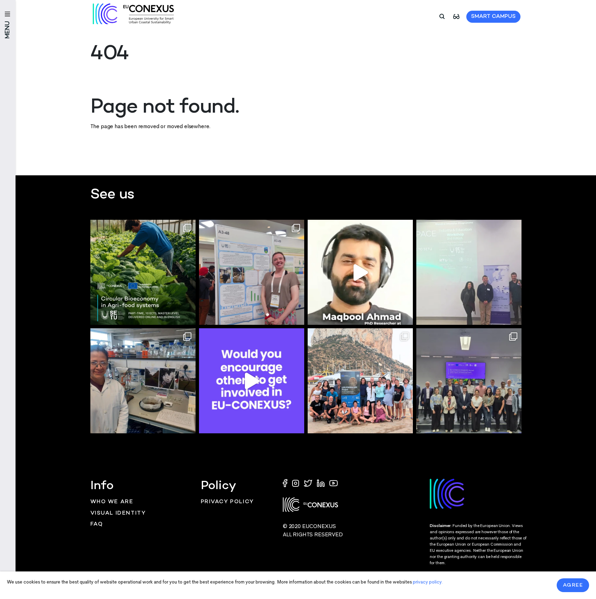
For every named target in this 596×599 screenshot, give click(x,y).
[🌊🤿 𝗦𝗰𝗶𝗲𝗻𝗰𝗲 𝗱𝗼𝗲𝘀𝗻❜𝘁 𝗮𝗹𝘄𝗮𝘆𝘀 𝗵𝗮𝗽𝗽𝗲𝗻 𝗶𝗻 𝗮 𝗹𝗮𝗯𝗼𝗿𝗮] (360, 380)
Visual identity (118, 513)
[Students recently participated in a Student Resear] (469, 272)
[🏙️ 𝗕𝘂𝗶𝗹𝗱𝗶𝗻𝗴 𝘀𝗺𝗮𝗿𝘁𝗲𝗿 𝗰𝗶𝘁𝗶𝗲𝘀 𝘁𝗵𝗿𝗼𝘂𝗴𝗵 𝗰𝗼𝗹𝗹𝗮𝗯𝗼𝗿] (469, 380)
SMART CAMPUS (493, 17)
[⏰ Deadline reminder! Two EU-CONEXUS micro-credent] (143, 272)
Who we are (111, 502)
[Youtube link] (333, 483)
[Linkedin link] (321, 483)
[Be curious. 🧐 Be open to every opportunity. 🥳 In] (360, 272)
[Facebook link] (286, 483)
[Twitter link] (308, 483)
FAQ (96, 524)
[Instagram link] (296, 483)
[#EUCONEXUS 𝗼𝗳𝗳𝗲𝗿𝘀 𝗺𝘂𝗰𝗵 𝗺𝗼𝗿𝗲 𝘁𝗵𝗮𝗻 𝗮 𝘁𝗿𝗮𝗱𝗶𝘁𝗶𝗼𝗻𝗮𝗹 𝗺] (251, 380)
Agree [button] (573, 585)
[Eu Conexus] (133, 13)
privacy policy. (428, 582)
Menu (7, 30)
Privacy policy (227, 502)
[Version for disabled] (456, 16)
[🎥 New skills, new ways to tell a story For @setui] (143, 380)
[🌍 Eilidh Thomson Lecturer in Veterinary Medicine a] (251, 272)
